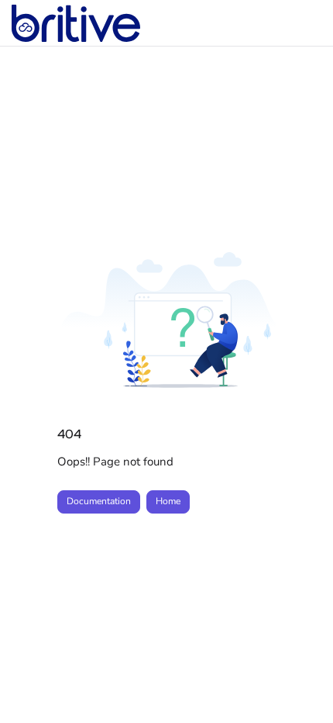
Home (168, 501)
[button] (298, 684)
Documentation (99, 501)
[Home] (76, 23)
